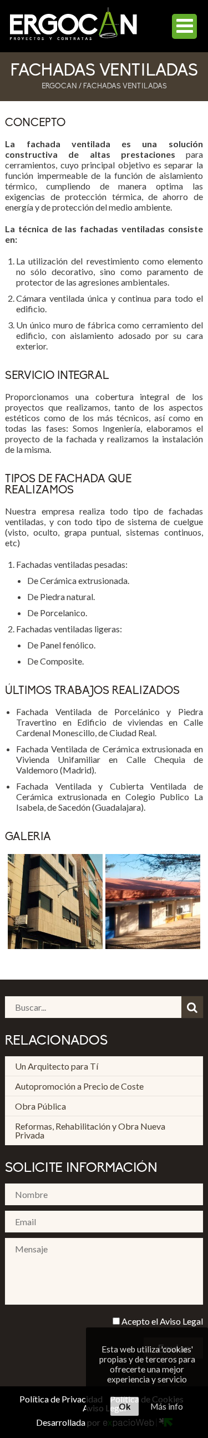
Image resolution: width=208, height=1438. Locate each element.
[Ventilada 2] (154, 903)
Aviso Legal (181, 1321)
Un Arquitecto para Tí (56, 1066)
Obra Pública (40, 1106)
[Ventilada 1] (56, 903)
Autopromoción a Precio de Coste (79, 1086)
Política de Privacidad (61, 1399)
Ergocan (59, 86)
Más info (166, 1406)
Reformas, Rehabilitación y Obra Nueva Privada (90, 1130)
